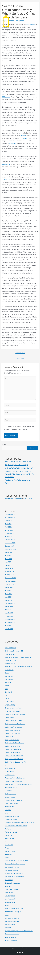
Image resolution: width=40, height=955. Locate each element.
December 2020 (10, 578)
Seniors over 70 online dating (14, 876)
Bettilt (7, 685)
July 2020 (8, 590)
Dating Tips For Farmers (13, 749)
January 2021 (9, 574)
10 (5, 644)
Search (4, 444)
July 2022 (8, 524)
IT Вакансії (8, 791)
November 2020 (10, 581)
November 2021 (10, 543)
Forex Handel (9, 771)
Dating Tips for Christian (13, 746)
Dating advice (9, 717)
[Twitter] (17, 952)
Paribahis (8, 829)
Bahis (7, 673)
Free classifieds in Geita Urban (15, 778)
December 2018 (10, 619)
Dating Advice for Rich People (15, 724)
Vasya (7, 905)
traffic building (9, 892)
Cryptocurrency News (12, 711)
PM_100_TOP (9, 845)
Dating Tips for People (12, 752)
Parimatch (8, 835)
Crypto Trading (10, 705)
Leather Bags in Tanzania (13, 800)
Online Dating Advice (12, 816)
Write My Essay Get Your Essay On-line (18, 461)
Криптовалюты (10, 924)
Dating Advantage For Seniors (15, 714)
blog (6, 689)
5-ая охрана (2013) (11, 663)
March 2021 (9, 568)
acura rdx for (9, 670)
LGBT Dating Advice (11, 803)
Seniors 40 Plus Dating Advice (15, 864)
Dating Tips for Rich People (14, 759)
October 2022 (9, 520)
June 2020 (8, 594)
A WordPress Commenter (13, 498)
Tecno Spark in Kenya (12, 889)
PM (6, 841)
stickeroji (8, 886)
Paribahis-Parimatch (11, 832)
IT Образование (10, 794)
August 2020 (9, 587)
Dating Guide (9, 736)
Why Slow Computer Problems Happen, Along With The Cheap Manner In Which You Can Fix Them (19, 474)
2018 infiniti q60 (10, 654)
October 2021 (9, 546)
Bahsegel (8, 682)
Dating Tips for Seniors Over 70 (15, 762)
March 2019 (9, 613)
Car (6, 695)
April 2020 (8, 600)
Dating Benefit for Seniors (13, 727)
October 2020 (9, 584)
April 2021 (8, 565)
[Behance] (23, 952)
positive (23, 135)
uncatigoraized (10, 902)
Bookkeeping (9, 692)
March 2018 (9, 629)
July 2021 (8, 555)
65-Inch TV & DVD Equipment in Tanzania (18, 666)
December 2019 (10, 603)
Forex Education (10, 768)
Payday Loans (9, 838)
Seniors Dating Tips (11, 870)
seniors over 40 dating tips (14, 873)
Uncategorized (10, 899)
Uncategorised (10, 896)
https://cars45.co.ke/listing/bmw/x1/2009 (18, 784)
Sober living (9, 880)
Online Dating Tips (11, 819)
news (6, 813)
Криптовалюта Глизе (12, 921)
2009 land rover (10, 648)
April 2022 (8, 527)
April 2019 (8, 610)
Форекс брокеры (10, 937)
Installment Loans (11, 787)
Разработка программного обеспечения (19, 931)
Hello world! (28, 498)
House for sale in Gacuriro (13, 781)
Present (7, 848)
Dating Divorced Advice (13, 730)
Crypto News (9, 701)
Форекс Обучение (11, 940)
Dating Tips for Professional (14, 756)
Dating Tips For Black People (14, 743)
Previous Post (20, 353)
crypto (7, 698)
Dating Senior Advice (12, 740)
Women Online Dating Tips (13, 911)
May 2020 (8, 597)
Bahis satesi (9, 676)
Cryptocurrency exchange (13, 708)
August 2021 (9, 552)
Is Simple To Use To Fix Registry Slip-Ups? (19, 468)
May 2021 (8, 562)
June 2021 (8, 559)
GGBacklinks (6, 97)
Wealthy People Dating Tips (14, 908)
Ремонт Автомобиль (12, 934)
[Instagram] (20, 952)
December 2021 (10, 540)
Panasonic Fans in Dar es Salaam (16, 826)
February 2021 (9, 571)
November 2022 (10, 517)
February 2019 (9, 616)
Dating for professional (12, 733)
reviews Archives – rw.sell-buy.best (16, 861)
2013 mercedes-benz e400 (14, 651)
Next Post (20, 358)
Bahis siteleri (9, 679)
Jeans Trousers (10, 797)
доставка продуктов (12, 918)
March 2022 (9, 530)
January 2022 (9, 536)
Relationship (9, 854)
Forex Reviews (9, 775)
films (6, 765)
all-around (12, 143)
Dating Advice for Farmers (13, 720)
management (9, 806)
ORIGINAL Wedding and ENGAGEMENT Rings (19, 822)
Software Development (12, 883)
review (7, 857)
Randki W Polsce (10, 851)
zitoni (6, 915)
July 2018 (8, 625)
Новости (8, 927)
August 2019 (9, 606)
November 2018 (10, 622)
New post (8, 810)
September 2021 (10, 549)
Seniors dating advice (12, 867)
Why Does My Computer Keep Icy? (16, 465)
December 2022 (10, 514)
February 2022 (10, 533)
